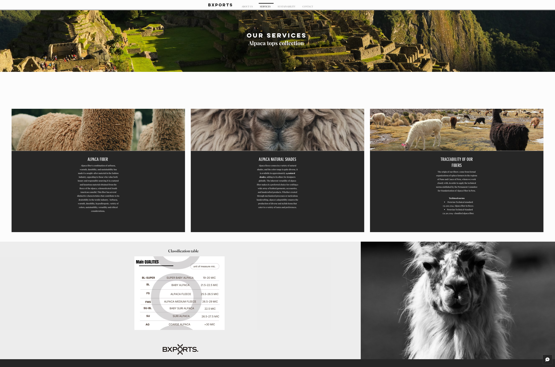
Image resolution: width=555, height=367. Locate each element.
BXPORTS (220, 5)
